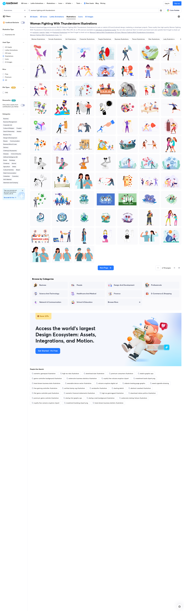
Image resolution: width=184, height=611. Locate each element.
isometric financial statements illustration (80, 393)
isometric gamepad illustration (44, 373)
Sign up (177, 3)
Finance (117, 294)
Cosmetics (15, 176)
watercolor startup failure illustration (134, 398)
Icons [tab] (80, 17)
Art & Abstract (7, 179)
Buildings (12, 160)
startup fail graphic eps (73, 398)
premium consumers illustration (122, 373)
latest (47, 32)
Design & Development (10, 138)
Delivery (5, 147)
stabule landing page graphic (134, 383)
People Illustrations (104, 39)
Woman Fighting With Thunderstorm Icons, (44, 35)
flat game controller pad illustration (46, 393)
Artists (14, 166)
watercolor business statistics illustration (83, 378)
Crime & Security (16, 154)
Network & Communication (50, 302)
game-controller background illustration (48, 378)
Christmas (6, 163)
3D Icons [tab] (43, 17)
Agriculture (6, 166)
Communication (15, 141)
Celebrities (6, 176)
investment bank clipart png (145, 378)
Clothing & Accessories (10, 150)
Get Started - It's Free (48, 351)
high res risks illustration (70, 373)
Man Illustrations (154, 39)
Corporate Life (7, 125)
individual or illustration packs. (105, 30)
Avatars (19, 131)
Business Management (10, 122)
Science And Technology (49, 294)
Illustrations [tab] (71, 17)
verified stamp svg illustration (74, 388)
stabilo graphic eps (146, 373)
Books (5, 160)
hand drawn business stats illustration (47, 383)
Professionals (156, 285)
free (45, 27)
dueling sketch (119, 388)
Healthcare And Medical (86, 294)
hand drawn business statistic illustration (109, 403)
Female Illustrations (55, 39)
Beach (18, 170)
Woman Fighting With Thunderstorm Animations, (138, 32)
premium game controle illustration (46, 398)
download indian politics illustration (143, 393)
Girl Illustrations (70, 39)
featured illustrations (60, 32)
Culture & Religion (8, 128)
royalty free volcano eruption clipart (116, 378)
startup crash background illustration (101, 398)
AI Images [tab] (89, 17)
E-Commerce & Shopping (161, 294)
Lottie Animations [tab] (57, 17)
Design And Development (124, 285)
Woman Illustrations (38, 39)
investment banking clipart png (77, 403)
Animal (14, 163)
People (79, 285)
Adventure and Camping (10, 182)
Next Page (104, 268)
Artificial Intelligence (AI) (10, 157)
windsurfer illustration (99, 388)
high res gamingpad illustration (113, 393)
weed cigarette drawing (160, 383)
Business (5, 118)
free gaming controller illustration (45, 388)
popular (42, 32)
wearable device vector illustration (79, 383)
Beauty (5, 141)
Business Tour (7, 134)
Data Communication (9, 173)
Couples (19, 128)
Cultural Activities (8, 170)
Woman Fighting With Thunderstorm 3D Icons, (105, 32)
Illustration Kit (10, 35)
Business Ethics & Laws (10, 144)
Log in (167, 3)
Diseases (6, 154)
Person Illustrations (138, 39)
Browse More (113, 302)
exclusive (36, 32)
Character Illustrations (87, 39)
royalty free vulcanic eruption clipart (46, 403)
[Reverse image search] (160, 10)
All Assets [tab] (33, 17)
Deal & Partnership (8, 131)
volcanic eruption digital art (108, 383)
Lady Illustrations (169, 39)
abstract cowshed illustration (141, 388)
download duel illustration (95, 373)
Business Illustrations (122, 39)
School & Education (85, 302)
